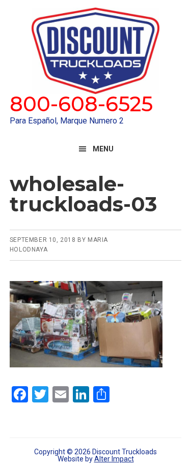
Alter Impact (114, 459)
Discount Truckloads (96, 51)
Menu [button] (103, 149)
